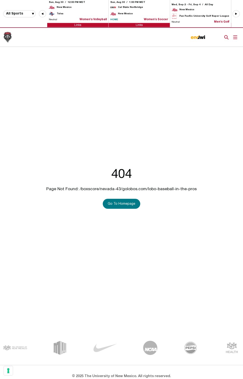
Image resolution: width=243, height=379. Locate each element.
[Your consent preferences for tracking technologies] (8, 370)
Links (77, 25)
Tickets (210, 37)
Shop (218, 37)
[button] (42, 13)
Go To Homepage (121, 203)
